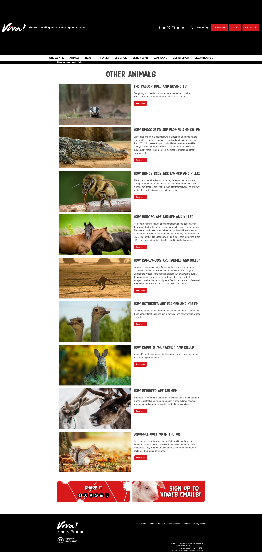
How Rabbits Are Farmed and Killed (164, 347)
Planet (104, 58)
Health (89, 58)
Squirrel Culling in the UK (157, 434)
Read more (140, 103)
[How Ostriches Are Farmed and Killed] (95, 340)
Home (59, 62)
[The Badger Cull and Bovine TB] (95, 123)
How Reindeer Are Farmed (155, 391)
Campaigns (160, 58)
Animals (74, 58)
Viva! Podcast (174, 523)
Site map (186, 523)
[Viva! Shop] (206, 27)
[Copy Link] (107, 495)
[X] (85, 495)
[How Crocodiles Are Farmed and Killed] (95, 167)
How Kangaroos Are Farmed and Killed (167, 260)
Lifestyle (121, 58)
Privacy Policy (199, 523)
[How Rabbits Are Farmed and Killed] (95, 384)
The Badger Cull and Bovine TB (160, 86)
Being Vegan (140, 58)
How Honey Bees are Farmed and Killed (167, 173)
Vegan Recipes (204, 58)
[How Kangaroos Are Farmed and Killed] (95, 297)
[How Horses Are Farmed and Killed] (95, 254)
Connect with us (156, 523)
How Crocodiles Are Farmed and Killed (167, 130)
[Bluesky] (91, 495)
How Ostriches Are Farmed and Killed (166, 304)
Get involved (181, 58)
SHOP (201, 27)
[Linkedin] (101, 495)
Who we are (56, 58)
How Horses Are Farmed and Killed (163, 217)
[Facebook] (80, 495)
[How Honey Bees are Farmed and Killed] (95, 210)
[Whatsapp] (96, 495)
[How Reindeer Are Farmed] (95, 427)
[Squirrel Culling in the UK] (95, 471)
